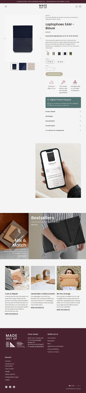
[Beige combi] (48, 53)
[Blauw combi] (65, 53)
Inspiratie (22, 256)
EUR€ (72, 386)
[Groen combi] (70, 53)
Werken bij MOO (10, 374)
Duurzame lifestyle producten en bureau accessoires (61, 17)
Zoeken (7, 380)
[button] (76, 6)
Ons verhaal (51, 338)
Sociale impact (50, 126)
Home (47, 15)
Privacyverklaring (53, 349)
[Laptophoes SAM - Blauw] (14, 66)
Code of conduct (53, 352)
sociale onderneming (37, 346)
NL (78, 386)
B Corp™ (41, 344)
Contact (8, 361)
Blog (49, 344)
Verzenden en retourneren (9, 365)
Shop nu (34, 224)
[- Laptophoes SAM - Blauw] (47, 68)
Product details (50, 111)
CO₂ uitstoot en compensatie (55, 130)
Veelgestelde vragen (12, 377)
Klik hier (49, 103)
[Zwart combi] (59, 53)
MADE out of (53, 334)
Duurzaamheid (50, 121)
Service (8, 357)
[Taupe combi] (53, 53)
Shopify (79, 388)
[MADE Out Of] (43, 6)
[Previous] (5, 38)
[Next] (40, 38)
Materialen (51, 341)
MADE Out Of (73, 388)
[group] (43, 1)
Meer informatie (11, 314)
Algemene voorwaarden (55, 346)
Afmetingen (49, 116)
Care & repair (9, 369)
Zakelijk (7, 372)
